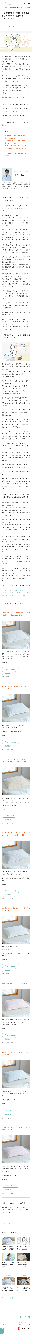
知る (7, 7)
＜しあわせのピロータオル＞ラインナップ (15, 154)
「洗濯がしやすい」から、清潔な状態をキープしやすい (15, 142)
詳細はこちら (9, 673)
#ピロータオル (6, 1223)
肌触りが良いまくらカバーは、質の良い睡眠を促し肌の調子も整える (15, 148)
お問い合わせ (26, 1322)
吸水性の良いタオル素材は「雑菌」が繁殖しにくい (15, 137)
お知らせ (19, 1322)
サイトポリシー (26, 1324)
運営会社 (18, 1324)
